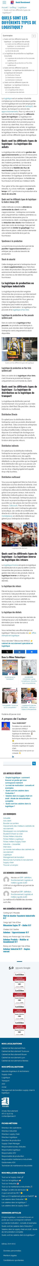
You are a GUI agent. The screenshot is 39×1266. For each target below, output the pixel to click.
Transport (5, 1081)
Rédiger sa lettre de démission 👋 (15, 1190)
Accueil (5, 7)
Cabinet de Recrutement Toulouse (15, 1051)
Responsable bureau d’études (14, 1147)
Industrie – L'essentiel (11, 844)
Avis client (7, 821)
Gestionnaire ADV (8, 1162)
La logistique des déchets (15, 92)
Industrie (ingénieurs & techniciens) (15, 1071)
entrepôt (29, 106)
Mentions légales (10, 1255)
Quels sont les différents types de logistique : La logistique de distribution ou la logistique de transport (19, 70)
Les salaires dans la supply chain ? (15, 1206)
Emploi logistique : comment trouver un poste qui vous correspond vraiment (17, 780)
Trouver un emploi (10, 865)
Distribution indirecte (14, 77)
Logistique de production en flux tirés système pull (19, 64)
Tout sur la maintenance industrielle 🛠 (17, 1187)
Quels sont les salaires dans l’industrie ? (17, 1226)
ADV (3, 1084)
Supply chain (8, 862)
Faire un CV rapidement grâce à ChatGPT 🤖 (19, 1196)
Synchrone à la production (16, 48)
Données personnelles (12, 1251)
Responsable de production (13, 1156)
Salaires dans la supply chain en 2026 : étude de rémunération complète (18, 798)
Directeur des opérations (11, 1128)
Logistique (22, 7)
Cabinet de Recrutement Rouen (14, 1054)
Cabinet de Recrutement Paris (13, 1048)
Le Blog (13, 7)
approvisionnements (10, 112)
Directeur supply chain (11, 1134)
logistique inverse (11, 565)
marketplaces (7, 516)
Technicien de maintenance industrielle (17, 1166)
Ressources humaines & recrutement (18, 860)
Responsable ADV (9, 1153)
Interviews (7, 847)
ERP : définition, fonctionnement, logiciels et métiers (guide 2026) (22, 880)
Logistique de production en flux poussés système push (21, 59)
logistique (8, 98)
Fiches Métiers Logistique (13, 839)
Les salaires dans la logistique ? (14, 1202)
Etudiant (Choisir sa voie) (13, 834)
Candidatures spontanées (13, 1260)
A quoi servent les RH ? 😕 (12, 1193)
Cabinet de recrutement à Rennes (15, 1061)
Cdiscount (13, 506)
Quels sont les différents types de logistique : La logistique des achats (17, 40)
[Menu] (4, 2)
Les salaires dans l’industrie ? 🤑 (14, 1199)
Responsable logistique (11, 1150)
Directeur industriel (9, 1131)
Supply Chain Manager (11, 1144)
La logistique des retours (15, 90)
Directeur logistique (9, 1137)
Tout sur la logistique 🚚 (11, 1180)
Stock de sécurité (13, 51)
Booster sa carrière (11, 823)
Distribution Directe (13, 75)
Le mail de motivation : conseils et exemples (19, 1223)
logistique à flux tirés (21, 310)
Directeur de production (11, 1140)
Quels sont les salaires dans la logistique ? (18, 1235)
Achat (4, 1087)
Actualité (6, 818)
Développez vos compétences (15, 831)
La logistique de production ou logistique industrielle (18, 54)
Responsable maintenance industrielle (17, 1159)
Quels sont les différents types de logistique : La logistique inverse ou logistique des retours (16, 84)
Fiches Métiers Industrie (12, 836)
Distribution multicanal (14, 80)
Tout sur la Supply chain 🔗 (13, 1177)
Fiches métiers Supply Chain (14, 842)
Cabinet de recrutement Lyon (13, 1058)
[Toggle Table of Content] (32, 36)
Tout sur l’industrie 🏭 (10, 1184)
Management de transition (13, 857)
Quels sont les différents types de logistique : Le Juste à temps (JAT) (18, 45)
